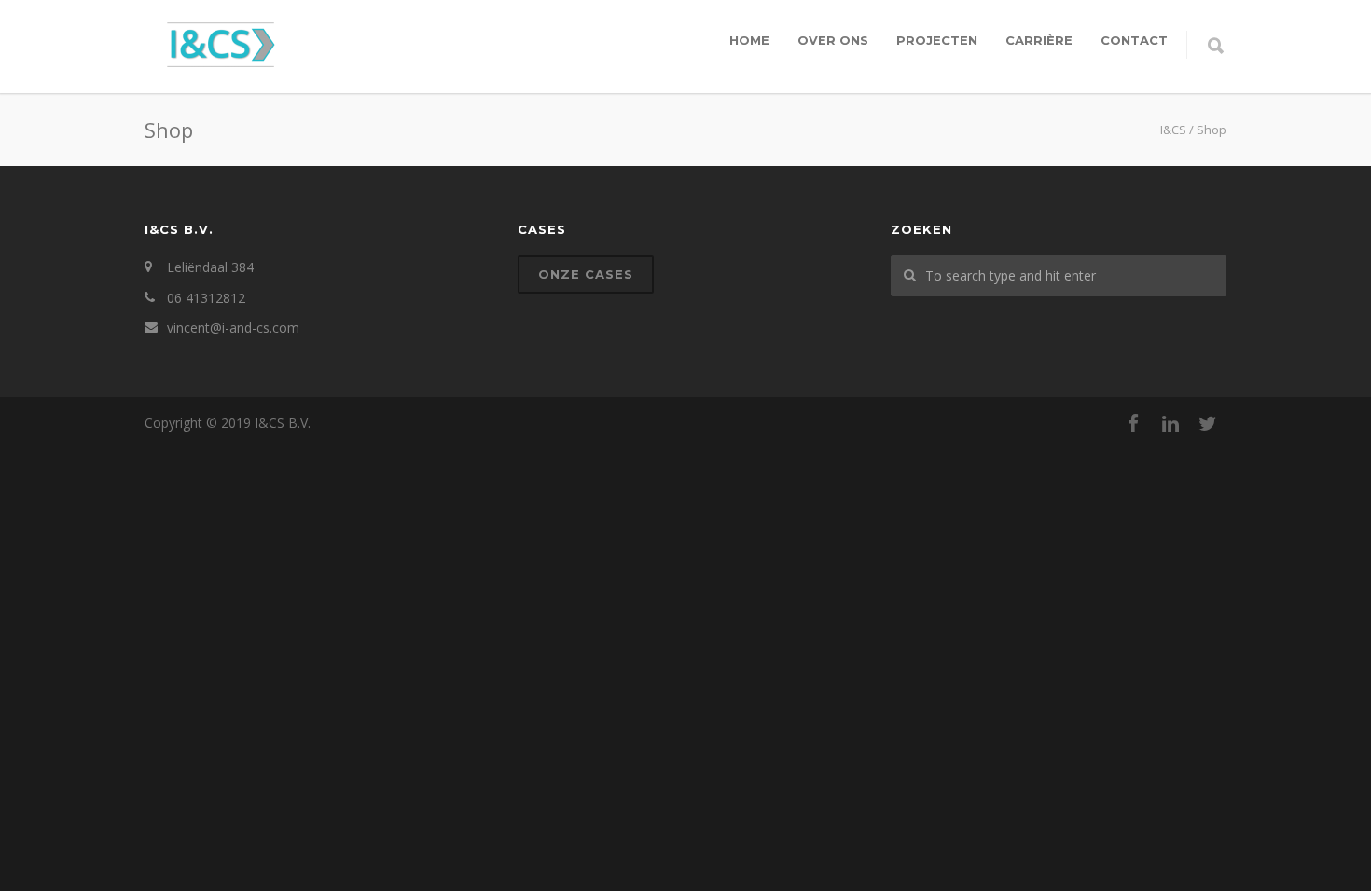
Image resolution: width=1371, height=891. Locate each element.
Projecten (936, 40)
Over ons (832, 40)
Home (749, 40)
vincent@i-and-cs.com (233, 327)
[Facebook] (1133, 423)
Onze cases (585, 274)
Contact (1134, 40)
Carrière (1039, 40)
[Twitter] (1207, 423)
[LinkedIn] (1170, 423)
